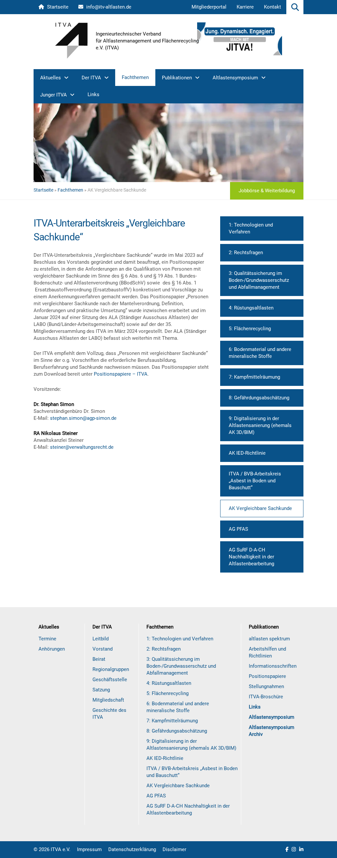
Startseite (57, 7)
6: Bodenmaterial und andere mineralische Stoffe (260, 352)
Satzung (101, 690)
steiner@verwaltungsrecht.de (82, 447)
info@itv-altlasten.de (108, 7)
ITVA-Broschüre (266, 697)
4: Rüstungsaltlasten (251, 308)
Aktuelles (50, 78)
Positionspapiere (267, 676)
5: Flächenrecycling (250, 329)
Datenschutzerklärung (132, 849)
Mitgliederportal (209, 7)
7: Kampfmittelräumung (254, 377)
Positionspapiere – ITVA (120, 374)
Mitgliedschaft (108, 700)
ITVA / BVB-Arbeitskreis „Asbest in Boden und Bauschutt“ (255, 481)
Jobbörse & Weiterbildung (267, 191)
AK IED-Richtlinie (247, 453)
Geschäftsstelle (109, 680)
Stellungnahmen (266, 686)
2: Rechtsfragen (246, 252)
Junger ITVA (53, 95)
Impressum (89, 849)
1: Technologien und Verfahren (251, 228)
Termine (47, 639)
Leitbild (100, 639)
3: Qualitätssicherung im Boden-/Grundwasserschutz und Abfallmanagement (259, 280)
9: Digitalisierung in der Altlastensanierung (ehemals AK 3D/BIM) (260, 425)
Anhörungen (52, 649)
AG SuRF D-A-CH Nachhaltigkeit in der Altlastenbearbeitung (251, 557)
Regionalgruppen (110, 669)
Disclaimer (174, 849)
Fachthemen (135, 77)
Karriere (245, 7)
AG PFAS (238, 529)
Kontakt (272, 7)
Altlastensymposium (235, 78)
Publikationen (177, 78)
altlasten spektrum (269, 639)
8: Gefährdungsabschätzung (259, 398)
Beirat (98, 659)
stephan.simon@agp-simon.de (83, 418)
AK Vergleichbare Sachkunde (260, 508)
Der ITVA (91, 78)
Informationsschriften (273, 666)
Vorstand (102, 649)
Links (93, 94)
